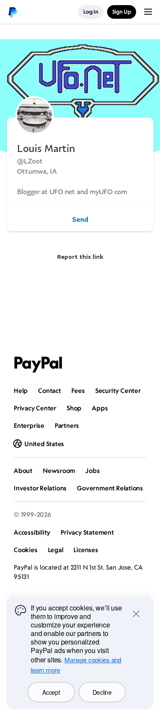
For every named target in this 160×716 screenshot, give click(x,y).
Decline (102, 692)
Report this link (80, 256)
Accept (51, 692)
